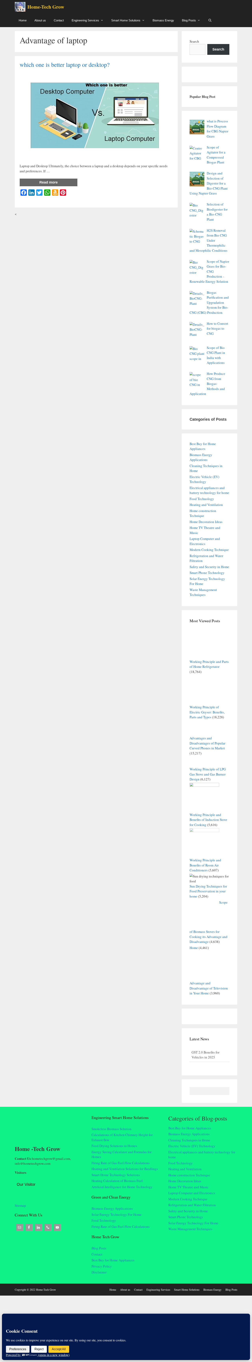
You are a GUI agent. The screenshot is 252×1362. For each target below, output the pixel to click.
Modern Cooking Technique (209, 549)
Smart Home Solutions (125, 20)
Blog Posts (189, 20)
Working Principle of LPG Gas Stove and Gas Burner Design (208, 774)
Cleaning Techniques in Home (189, 1140)
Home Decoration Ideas (206, 521)
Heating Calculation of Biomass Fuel (117, 1180)
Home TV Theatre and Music (188, 1187)
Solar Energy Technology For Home (117, 1214)
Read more (48, 182)
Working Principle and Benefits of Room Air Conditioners (205, 865)
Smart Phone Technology (207, 572)
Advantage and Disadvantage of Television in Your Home (209, 988)
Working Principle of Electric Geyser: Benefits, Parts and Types (207, 712)
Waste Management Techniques (190, 1229)
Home (23, 20)
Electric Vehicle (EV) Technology (191, 1146)
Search (194, 41)
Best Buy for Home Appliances (113, 1260)
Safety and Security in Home (209, 566)
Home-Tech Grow (45, 6)
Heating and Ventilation (206, 504)
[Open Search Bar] (210, 20)
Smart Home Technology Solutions (116, 1175)
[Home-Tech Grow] (21, 7)
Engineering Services (85, 20)
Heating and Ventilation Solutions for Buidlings (125, 1169)
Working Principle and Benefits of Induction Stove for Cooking (208, 819)
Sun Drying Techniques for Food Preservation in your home (208, 891)
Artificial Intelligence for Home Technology (122, 1187)
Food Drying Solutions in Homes (114, 1146)
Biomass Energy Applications (112, 1208)
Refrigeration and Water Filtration (192, 1205)
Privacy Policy (102, 1266)
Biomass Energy (163, 20)
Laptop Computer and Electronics (191, 1193)
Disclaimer (99, 1272)
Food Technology (202, 499)
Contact (59, 20)
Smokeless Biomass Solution (112, 1129)
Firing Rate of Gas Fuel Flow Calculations (121, 1163)
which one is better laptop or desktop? (64, 64)
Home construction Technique (189, 1175)
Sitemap (20, 1202)
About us (40, 20)
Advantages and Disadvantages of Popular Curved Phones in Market (207, 743)
